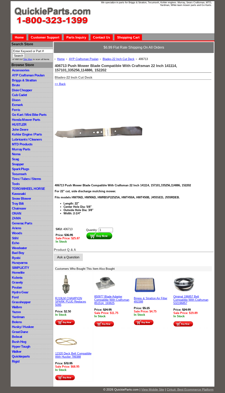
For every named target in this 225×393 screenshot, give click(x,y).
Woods (17, 233)
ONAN (16, 213)
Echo (15, 243)
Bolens (17, 322)
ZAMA (16, 218)
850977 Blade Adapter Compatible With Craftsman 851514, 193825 (111, 300)
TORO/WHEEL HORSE (28, 188)
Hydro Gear (20, 292)
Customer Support (45, 37)
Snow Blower (21, 198)
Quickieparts (21, 356)
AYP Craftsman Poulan (28, 75)
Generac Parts (22, 223)
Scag (15, 159)
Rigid (15, 361)
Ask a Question (68, 257)
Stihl (15, 238)
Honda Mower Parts (26, 120)
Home (19, 37)
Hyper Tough (21, 346)
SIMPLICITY (20, 268)
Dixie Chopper (22, 90)
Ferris (16, 110)
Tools (16, 184)
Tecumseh (19, 174)
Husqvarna (19, 262)
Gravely (17, 282)
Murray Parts (21, 149)
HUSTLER (19, 124)
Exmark (17, 105)
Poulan (17, 287)
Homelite (18, 272)
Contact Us (101, 37)
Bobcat (17, 336)
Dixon (16, 100)
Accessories (20, 70)
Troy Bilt (18, 203)
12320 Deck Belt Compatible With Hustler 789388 (73, 355)
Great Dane (20, 332)
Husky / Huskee (23, 327)
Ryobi (16, 258)
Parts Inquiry (76, 37)
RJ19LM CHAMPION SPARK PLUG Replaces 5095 (70, 302)
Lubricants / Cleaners (27, 139)
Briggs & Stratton (24, 80)
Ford (15, 297)
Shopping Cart (128, 37)
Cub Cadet (19, 95)
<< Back (60, 84)
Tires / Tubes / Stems (26, 179)
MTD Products (22, 144)
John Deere (20, 129)
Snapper (18, 164)
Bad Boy (18, 253)
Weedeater (19, 248)
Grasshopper (21, 302)
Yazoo (16, 312)
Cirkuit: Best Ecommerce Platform (190, 389)
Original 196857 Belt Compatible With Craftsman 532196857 (190, 300)
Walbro (17, 307)
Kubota (17, 277)
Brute (16, 85)
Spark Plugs (20, 169)
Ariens (16, 228)
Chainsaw (19, 208)
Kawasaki (18, 194)
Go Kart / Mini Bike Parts (29, 114)
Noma (16, 154)
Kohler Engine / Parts (27, 134)
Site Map (27, 59)
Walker (16, 351)
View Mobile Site (152, 389)
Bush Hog (19, 342)
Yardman (18, 317)
